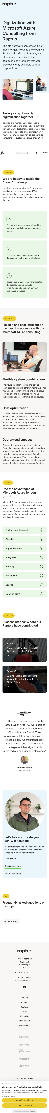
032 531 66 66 (24, 977)
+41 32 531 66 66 (13, 873)
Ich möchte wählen (24, 1100)
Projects (24, 998)
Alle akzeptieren (24, 1105)
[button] (44, 4)
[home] (16, 4)
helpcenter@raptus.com (24, 980)
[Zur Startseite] (24, 951)
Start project (10, 858)
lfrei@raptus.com (13, 866)
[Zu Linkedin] (24, 986)
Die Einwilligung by (24, 1111)
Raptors (24, 1007)
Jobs (24, 1011)
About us (25, 1002)
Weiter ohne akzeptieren (9, 1083)
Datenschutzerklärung (8, 1096)
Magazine (24, 1016)
